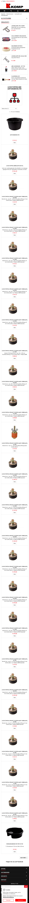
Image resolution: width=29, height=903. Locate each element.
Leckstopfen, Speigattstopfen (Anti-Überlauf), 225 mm (15, 413)
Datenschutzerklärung (8, 897)
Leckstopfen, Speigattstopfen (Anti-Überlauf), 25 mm (15, 444)
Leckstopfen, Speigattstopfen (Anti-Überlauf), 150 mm (15, 320)
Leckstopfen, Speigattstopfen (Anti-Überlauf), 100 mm (15, 197)
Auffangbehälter (14, 135)
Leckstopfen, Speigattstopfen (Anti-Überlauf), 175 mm (15, 351)
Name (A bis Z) (9, 109)
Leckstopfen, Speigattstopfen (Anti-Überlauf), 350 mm (15, 598)
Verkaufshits (5, 22)
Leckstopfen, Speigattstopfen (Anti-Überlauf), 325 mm (15, 567)
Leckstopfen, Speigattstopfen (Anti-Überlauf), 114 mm (15, 228)
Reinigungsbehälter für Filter (14, 844)
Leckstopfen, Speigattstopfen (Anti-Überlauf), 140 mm (15, 289)
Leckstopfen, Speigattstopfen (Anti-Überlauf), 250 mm (15, 474)
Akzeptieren (20, 900)
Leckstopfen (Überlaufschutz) (14, 165)
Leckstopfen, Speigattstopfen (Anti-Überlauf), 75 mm (15, 783)
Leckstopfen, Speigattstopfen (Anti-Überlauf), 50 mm (15, 721)
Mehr (15, 142)
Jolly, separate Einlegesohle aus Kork (19, 36)
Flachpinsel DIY (15, 76)
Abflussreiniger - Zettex (18, 66)
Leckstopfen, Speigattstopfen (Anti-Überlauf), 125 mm (15, 259)
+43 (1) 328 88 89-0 (10, 1)
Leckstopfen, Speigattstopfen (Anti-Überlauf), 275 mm (15, 505)
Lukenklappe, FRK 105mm (18, 25)
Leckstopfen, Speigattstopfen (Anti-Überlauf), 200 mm (15, 382)
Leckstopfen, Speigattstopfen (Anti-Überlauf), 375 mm (15, 628)
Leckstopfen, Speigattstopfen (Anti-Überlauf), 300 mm (15, 536)
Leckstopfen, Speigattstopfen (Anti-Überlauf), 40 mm (15, 659)
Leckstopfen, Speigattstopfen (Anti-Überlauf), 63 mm (15, 752)
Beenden (8, 900)
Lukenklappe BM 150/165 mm (19, 56)
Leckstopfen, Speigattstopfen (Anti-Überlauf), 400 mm (15, 690)
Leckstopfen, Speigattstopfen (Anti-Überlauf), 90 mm (15, 813)
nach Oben (23, 857)
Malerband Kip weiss (16, 46)
